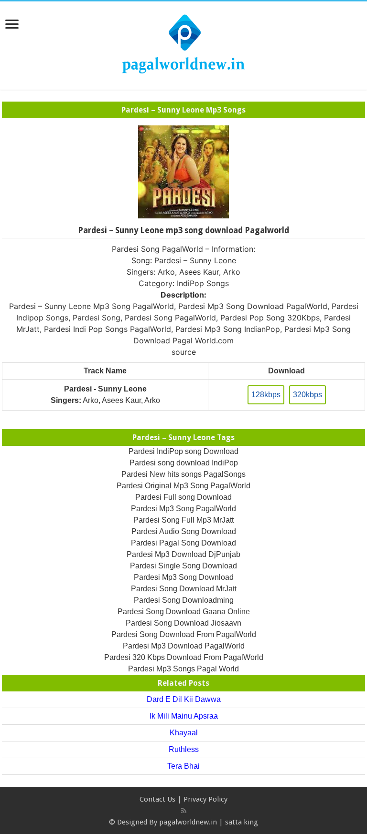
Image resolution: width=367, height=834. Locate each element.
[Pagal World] (183, 43)
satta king (241, 822)
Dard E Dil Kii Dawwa (184, 699)
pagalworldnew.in (188, 822)
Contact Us (157, 799)
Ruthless (184, 749)
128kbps (266, 395)
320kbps (307, 395)
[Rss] (183, 810)
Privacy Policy (205, 799)
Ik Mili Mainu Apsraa (184, 716)
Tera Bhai (183, 766)
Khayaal (184, 733)
